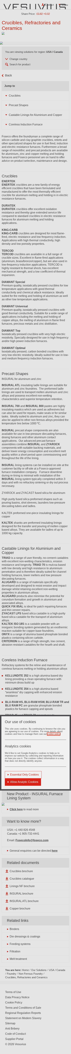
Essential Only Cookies (24, 774)
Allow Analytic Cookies (24, 781)
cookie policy (53, 734)
